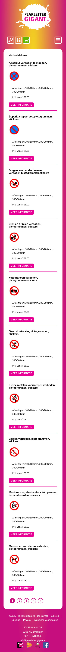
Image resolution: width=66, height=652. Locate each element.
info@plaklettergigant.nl (33, 640)
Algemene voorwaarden (46, 620)
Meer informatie (21, 105)
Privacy (27, 620)
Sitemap (16, 620)
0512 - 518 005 (33, 636)
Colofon (55, 616)
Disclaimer (42, 616)
